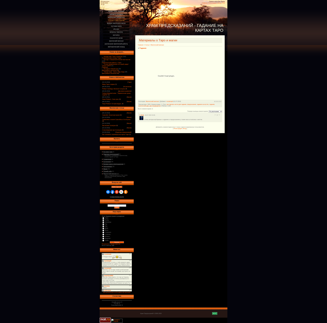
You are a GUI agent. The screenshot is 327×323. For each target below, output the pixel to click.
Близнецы (108, 222)
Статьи (147, 45)
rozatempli (169, 101)
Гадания (104, 67)
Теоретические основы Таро (111, 58)
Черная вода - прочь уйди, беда (114, 72)
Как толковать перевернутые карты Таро (115, 134)
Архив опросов (115, 244)
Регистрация (212, 3)
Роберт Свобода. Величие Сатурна (113, 89)
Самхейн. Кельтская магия (111, 115)
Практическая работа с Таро (111, 62)
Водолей (107, 238)
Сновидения (107, 159)
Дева (106, 228)
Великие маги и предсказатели (113, 164)
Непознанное (107, 166)
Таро (129, 82)
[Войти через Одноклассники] (126, 192)
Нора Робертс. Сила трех (110, 99)
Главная (204, 3)
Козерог (107, 236)
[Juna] (141, 119)
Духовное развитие (125, 91)
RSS (223, 3)
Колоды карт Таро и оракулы (113, 56)
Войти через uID (116, 187)
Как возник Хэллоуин (109, 125)
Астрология (127, 86)
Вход (219, 3)
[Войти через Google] (121, 192)
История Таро (107, 152)
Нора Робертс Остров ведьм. (111, 103)
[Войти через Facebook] (112, 192)
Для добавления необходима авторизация (117, 292)
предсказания (191, 104)
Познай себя (107, 171)
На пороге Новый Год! (111, 68)
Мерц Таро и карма (108, 84)
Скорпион (108, 232)
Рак (106, 224)
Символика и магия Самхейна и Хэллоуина (116, 119)
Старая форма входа (117, 197)
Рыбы (107, 240)
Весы (106, 230)
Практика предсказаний (123, 132)
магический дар (143, 106)
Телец (107, 220)
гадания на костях (203, 104)
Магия (129, 97)
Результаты (105, 244)
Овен (106, 218)
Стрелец (107, 234)
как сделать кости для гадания (176, 104)
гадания (211, 104)
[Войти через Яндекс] (117, 192)
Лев (106, 226)
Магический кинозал (109, 173)
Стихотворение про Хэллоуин (111, 130)
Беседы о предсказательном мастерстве (117, 59)
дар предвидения (155, 106)
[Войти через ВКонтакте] (108, 192)
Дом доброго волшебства (110, 70)
